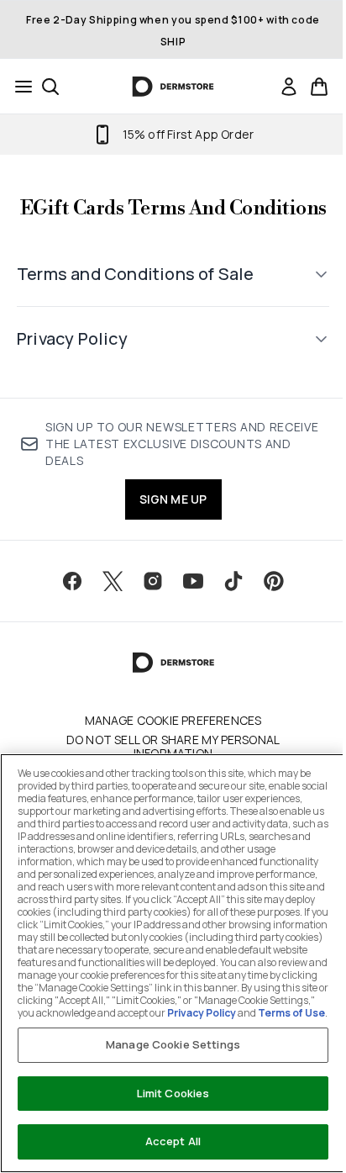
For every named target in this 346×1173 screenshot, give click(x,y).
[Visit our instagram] (147, 608)
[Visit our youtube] (187, 608)
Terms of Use (272, 1013)
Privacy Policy (182, 1013)
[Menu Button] (18, 86)
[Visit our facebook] (66, 608)
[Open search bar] (50, 86)
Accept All (166, 1141)
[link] (288, 86)
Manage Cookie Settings (167, 1044)
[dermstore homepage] (173, 87)
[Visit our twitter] (106, 608)
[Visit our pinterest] (268, 608)
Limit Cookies (166, 1093)
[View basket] (319, 86)
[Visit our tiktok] (227, 608)
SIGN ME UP (167, 526)
